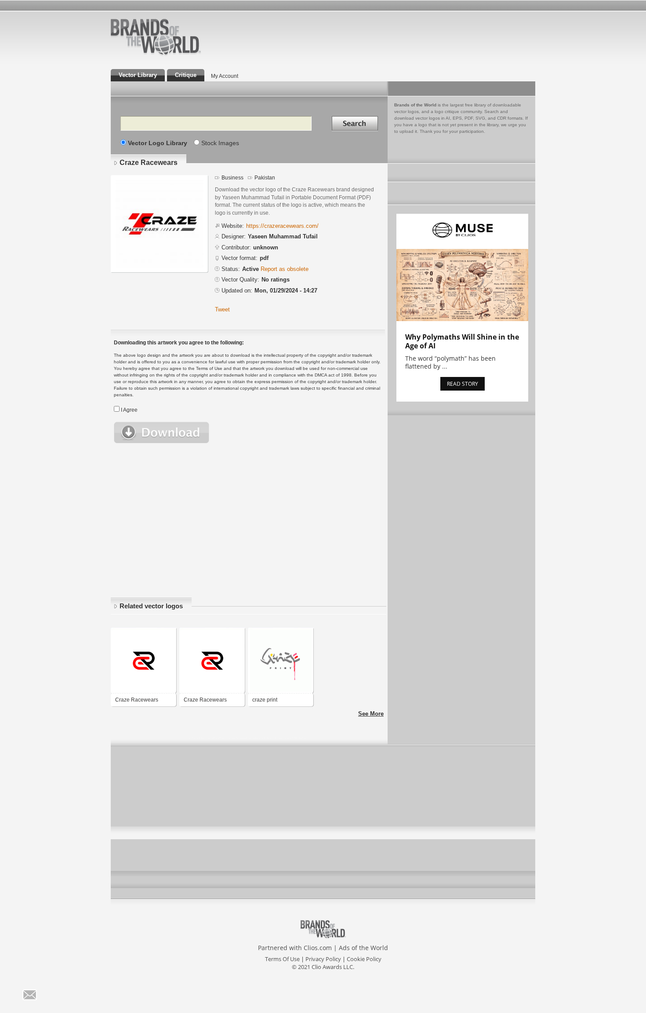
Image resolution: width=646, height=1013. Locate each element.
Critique (185, 75)
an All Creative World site (184, 54)
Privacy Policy (323, 959)
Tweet (222, 309)
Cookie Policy (364, 959)
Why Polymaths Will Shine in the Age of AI (462, 341)
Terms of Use (282, 959)
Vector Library (138, 75)
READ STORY (462, 384)
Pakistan (264, 178)
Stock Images (220, 142)
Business (232, 178)
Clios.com (318, 948)
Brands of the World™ (156, 37)
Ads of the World (363, 948)
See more (371, 713)
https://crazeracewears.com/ (282, 226)
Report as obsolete (284, 269)
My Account (224, 76)
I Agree (129, 410)
